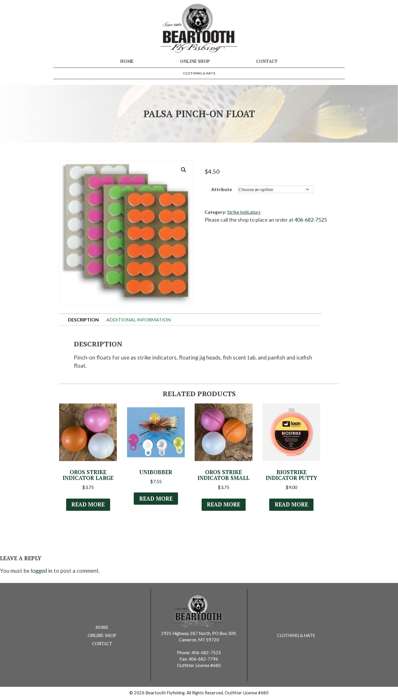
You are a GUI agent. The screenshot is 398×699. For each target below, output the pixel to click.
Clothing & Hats (199, 73)
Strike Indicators (243, 212)
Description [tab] (83, 319)
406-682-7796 (203, 659)
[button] (183, 170)
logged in (41, 571)
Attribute (221, 189)
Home (126, 61)
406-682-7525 (310, 219)
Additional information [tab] (138, 319)
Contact (267, 61)
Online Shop (195, 61)
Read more (88, 504)
